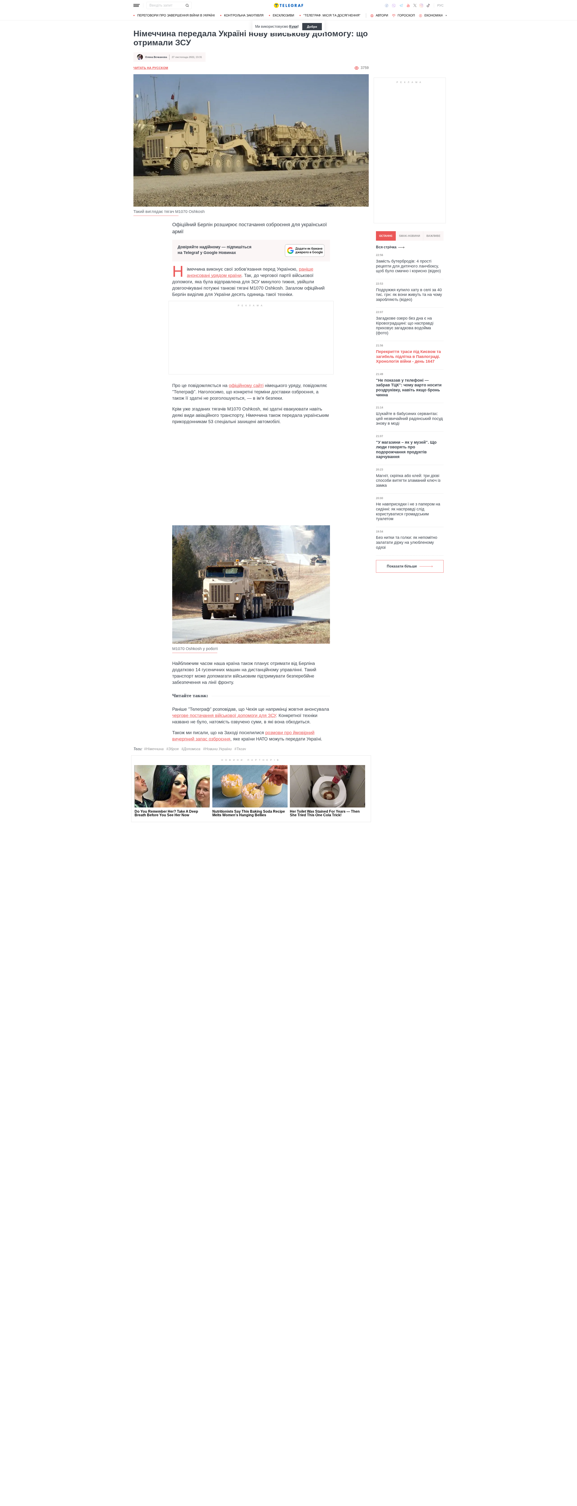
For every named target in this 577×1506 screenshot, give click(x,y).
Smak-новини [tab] (409, 236)
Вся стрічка (386, 247)
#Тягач (240, 749)
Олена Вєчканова (156, 57)
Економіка (433, 15)
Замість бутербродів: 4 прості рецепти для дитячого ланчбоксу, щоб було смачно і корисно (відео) (408, 266)
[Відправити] (187, 5)
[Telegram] (401, 5)
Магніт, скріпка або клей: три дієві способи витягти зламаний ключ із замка (408, 480)
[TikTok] (428, 5)
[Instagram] (421, 5)
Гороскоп (406, 15)
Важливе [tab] (433, 236)
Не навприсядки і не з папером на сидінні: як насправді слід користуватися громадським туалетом (408, 511)
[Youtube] (408, 5)
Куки (293, 26)
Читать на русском (150, 68)
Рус (440, 5)
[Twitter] (415, 5)
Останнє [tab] (386, 236)
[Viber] (394, 5)
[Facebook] (386, 5)
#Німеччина (154, 749)
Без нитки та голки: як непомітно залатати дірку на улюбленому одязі (406, 542)
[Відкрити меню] (136, 5)
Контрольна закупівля (243, 15)
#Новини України (217, 749)
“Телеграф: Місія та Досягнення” (331, 15)
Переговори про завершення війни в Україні (176, 15)
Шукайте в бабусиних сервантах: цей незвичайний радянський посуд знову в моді (409, 418)
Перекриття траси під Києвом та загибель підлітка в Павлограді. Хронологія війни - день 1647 (408, 356)
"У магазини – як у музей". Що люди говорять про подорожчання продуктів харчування (406, 449)
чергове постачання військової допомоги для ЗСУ (224, 715)
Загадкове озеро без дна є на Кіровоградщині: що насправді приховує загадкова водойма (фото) (404, 325)
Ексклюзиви (283, 15)
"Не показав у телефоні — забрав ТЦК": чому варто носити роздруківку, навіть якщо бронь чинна (409, 387)
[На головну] (288, 5)
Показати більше (402, 566)
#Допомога (190, 749)
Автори (382, 15)
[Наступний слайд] (446, 15)
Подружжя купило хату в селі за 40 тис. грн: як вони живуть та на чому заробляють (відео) (409, 294)
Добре (312, 26)
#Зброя (172, 749)
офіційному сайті (246, 385)
